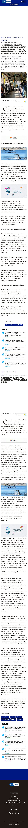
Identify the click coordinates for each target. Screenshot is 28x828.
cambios (13, 719)
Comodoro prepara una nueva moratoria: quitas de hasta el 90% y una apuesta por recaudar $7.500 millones (15, 363)
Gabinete (20, 719)
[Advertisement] (14, 21)
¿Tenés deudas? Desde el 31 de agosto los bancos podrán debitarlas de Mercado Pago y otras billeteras (15, 334)
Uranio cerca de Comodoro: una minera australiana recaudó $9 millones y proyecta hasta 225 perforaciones (15, 742)
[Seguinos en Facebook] (9, 813)
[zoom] (14, 85)
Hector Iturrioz (5, 719)
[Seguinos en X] (12, 813)
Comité (20, 324)
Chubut (12, 717)
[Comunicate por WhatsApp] (18, 813)
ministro (18, 717)
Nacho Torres (5, 717)
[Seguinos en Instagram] (15, 813)
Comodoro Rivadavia (11, 324)
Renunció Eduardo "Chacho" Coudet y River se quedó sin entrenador (15, 348)
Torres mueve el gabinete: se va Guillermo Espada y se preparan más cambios (14, 341)
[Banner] (14, 139)
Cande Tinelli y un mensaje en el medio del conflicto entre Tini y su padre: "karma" (15, 750)
